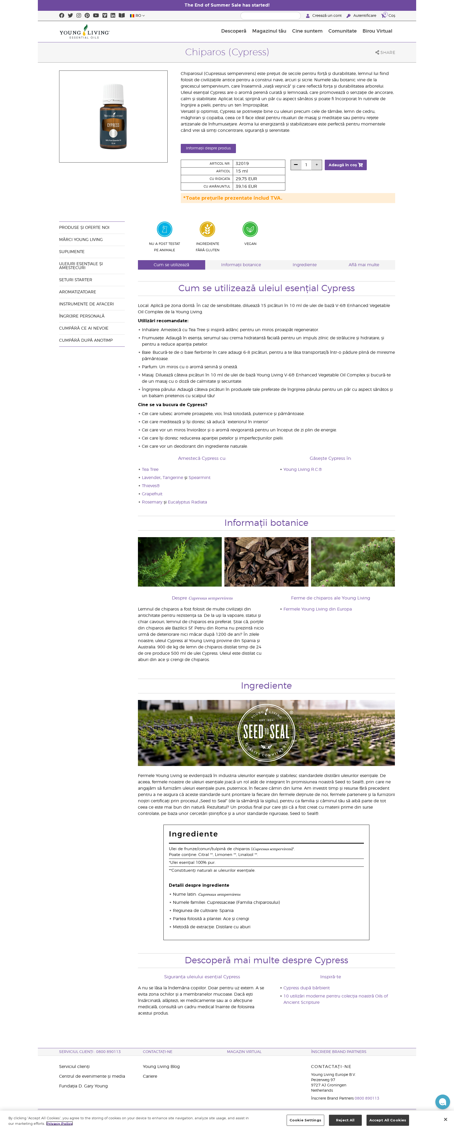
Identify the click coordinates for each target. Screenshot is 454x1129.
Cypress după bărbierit (306, 988)
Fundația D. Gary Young (83, 1086)
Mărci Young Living (81, 240)
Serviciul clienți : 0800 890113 (90, 1052)
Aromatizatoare (77, 292)
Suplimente (72, 252)
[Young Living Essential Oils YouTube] (96, 16)
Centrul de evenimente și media (92, 1076)
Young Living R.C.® (302, 469)
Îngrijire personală (82, 316)
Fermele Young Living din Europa (317, 609)
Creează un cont (327, 16)
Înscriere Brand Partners (339, 1052)
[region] (227, 1120)
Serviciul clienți (74, 1067)
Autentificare (364, 16)
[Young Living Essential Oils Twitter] (70, 16)
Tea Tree (150, 469)
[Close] (445, 1119)
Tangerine (173, 478)
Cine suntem (307, 31)
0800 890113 (367, 1098)
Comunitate (342, 31)
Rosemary (152, 502)
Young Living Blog (161, 1067)
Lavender (151, 478)
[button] (442, 1102)
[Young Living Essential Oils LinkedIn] (113, 16)
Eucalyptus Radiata (187, 502)
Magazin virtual (244, 1052)
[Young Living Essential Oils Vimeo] (104, 16)
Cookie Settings (305, 1120)
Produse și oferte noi (84, 228)
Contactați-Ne (157, 1052)
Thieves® (151, 486)
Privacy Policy (59, 1123)
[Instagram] (78, 16)
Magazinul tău (269, 31)
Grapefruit (152, 494)
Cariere (150, 1076)
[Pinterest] (87, 16)
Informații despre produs (208, 148)
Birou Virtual (377, 31)
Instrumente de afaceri (86, 304)
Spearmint (199, 478)
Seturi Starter (75, 280)
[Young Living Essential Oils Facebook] (61, 16)
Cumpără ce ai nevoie (84, 328)
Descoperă (233, 31)
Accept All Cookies (387, 1120)
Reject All (345, 1120)
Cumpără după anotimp (86, 340)
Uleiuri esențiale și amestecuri (81, 266)
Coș (389, 15)
